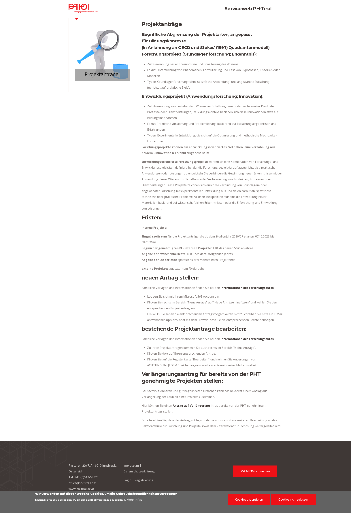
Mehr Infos (134, 500)
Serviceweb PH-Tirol (248, 8)
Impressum (131, 465)
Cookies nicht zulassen (293, 499)
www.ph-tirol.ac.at (81, 489)
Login (127, 480)
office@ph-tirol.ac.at (83, 483)
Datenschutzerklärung (139, 471)
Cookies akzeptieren (249, 499)
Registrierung (143, 480)
